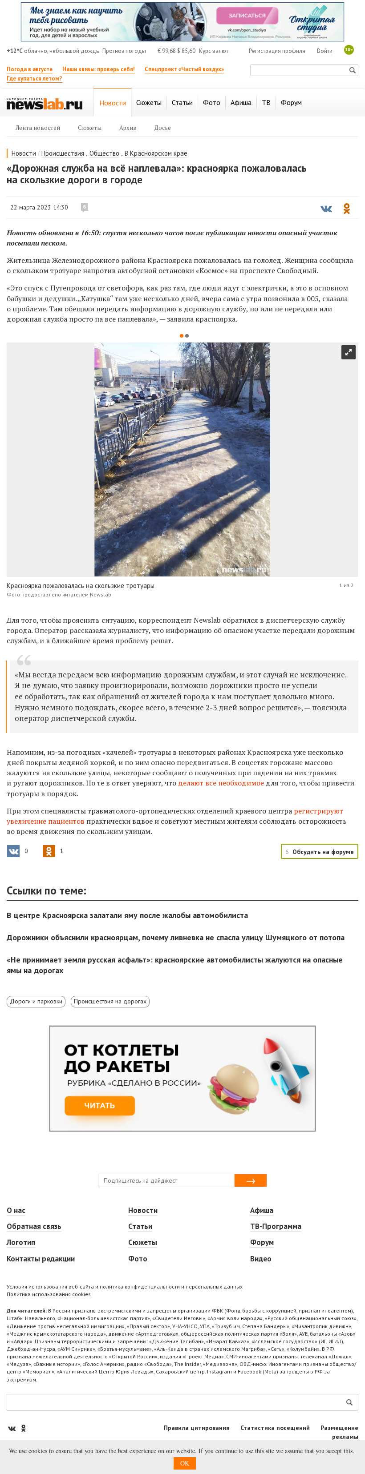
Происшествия (62, 153)
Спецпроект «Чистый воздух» (184, 69)
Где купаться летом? (34, 78)
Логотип (21, 1242)
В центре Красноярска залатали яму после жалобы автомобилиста (127, 915)
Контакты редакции (41, 1259)
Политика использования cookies (49, 1294)
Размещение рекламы (339, 1432)
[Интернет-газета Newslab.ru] (44, 103)
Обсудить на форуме (323, 852)
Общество (104, 153)
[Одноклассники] (23, 1428)
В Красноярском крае (156, 153)
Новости (24, 153)
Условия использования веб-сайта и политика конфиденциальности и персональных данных (125, 1286)
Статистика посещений (275, 1428)
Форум (262, 1242)
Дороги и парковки (36, 1001)
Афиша (261, 1210)
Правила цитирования (197, 1428)
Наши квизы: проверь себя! (98, 69)
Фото (137, 1259)
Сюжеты (142, 1242)
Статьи (140, 1226)
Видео (261, 1259)
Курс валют (213, 51)
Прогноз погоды (124, 51)
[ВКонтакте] (12, 1428)
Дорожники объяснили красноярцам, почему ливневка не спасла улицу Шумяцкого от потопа (176, 937)
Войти (325, 51)
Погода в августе (30, 69)
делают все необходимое (221, 783)
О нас (16, 1210)
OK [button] (184, 1463)
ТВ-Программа (275, 1226)
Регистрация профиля (277, 51)
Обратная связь (34, 1226)
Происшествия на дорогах (110, 1001)
